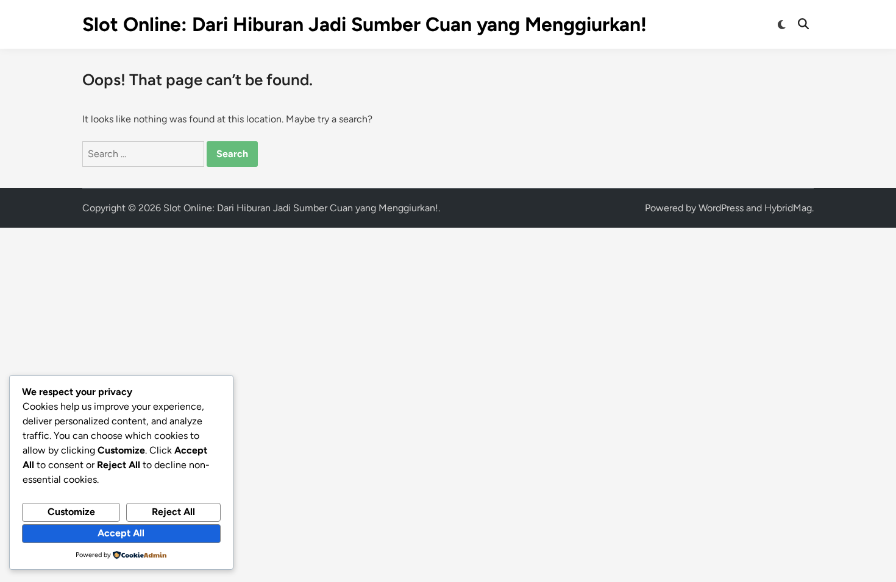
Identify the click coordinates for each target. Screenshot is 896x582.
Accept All (121, 533)
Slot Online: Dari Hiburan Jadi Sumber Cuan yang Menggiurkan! (364, 24)
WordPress (721, 208)
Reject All (173, 511)
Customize (71, 511)
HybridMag (788, 208)
